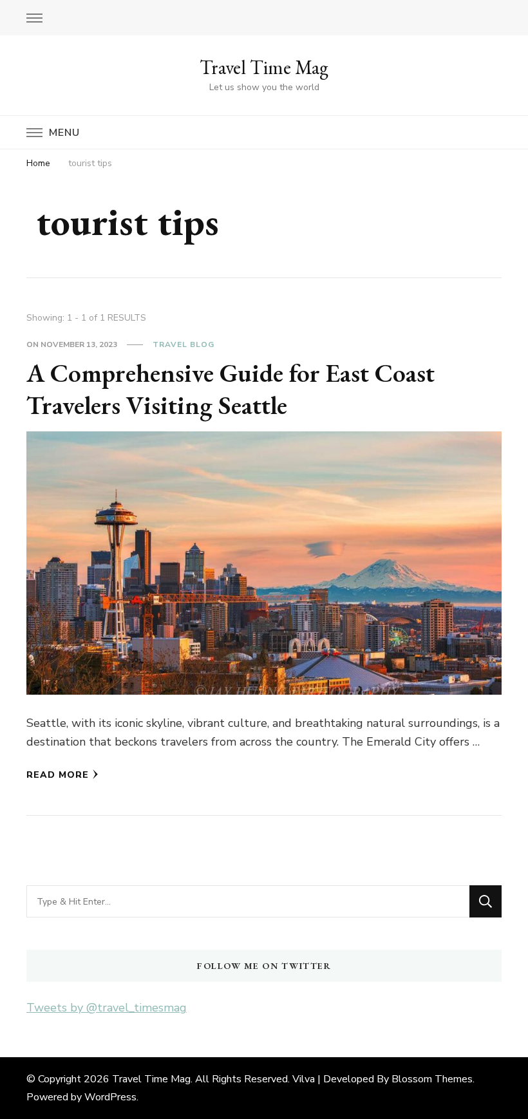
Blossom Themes (432, 1079)
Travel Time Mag (264, 67)
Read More (57, 775)
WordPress (110, 1097)
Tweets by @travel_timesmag (106, 1007)
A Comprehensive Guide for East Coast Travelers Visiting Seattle (230, 389)
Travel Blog (183, 344)
